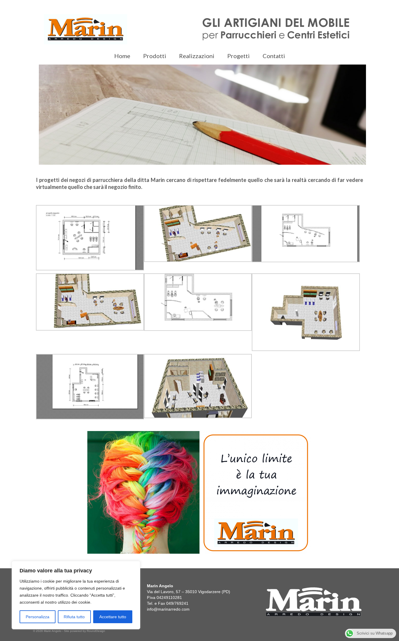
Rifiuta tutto (74, 616)
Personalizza (37, 616)
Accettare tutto (112, 616)
